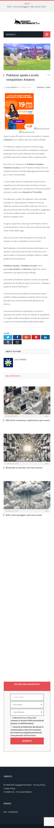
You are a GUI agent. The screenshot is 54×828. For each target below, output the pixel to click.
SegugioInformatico (23, 785)
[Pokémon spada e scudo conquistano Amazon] (27, 69)
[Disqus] (27, 560)
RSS (5, 812)
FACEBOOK (13, 812)
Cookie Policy (9, 788)
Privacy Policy (26, 718)
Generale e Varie (43, 87)
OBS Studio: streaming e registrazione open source (28, 420)
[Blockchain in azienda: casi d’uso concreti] (27, 449)
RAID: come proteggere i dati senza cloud (26, 6)
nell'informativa (29, 735)
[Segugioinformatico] (27, 22)
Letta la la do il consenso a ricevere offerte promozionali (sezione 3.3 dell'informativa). (27, 721)
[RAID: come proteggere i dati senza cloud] (27, 496)
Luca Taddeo (11, 87)
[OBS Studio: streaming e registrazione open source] (27, 401)
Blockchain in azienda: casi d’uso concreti (24, 467)
